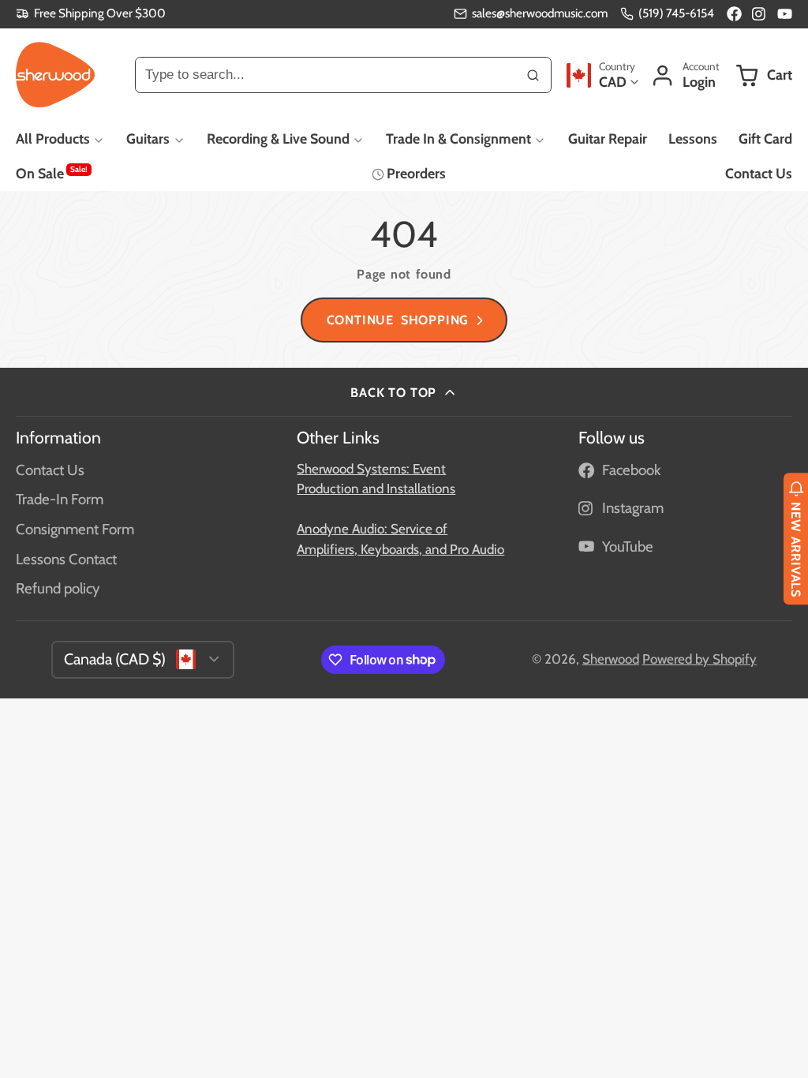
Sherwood (610, 659)
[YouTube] (784, 13)
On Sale (52, 173)
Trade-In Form (59, 499)
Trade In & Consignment (458, 138)
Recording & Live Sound (278, 138)
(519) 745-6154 (676, 13)
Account (685, 75)
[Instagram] (759, 13)
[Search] (533, 75)
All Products (53, 138)
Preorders (416, 173)
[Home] (55, 75)
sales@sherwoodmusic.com (540, 13)
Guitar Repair (607, 138)
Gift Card (765, 138)
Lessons (692, 138)
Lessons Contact (66, 559)
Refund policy (57, 588)
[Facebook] (734, 13)
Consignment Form (75, 529)
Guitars (148, 138)
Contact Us (758, 173)
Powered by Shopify (699, 659)
